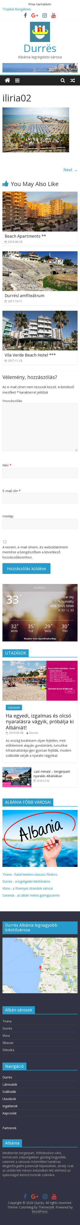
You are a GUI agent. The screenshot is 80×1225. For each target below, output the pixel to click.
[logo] (40, 812)
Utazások (14, 707)
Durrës (40, 48)
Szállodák (9, 1091)
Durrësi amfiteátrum (24, 295)
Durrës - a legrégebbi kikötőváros (26, 881)
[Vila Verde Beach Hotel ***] (40, 313)
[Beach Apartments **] (40, 194)
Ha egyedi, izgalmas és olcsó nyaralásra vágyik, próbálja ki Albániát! (40, 721)
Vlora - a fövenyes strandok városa (27, 888)
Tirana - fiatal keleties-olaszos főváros (29, 874)
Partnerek (9, 1128)
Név (6, 465)
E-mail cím (11, 490)
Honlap (7, 516)
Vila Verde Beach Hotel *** (30, 355)
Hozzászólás (12, 400)
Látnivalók (9, 1084)
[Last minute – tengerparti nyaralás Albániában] (16, 769)
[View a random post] (73, 80)
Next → (70, 169)
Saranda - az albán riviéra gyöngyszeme (31, 895)
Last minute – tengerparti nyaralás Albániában (52, 773)
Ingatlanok (10, 1106)
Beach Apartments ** (25, 236)
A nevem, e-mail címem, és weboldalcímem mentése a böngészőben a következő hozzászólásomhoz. (35, 552)
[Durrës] (7, 80)
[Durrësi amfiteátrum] (40, 254)
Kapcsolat (9, 1113)
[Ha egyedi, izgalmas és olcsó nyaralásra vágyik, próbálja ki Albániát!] (40, 663)
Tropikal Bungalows (16, 9)
